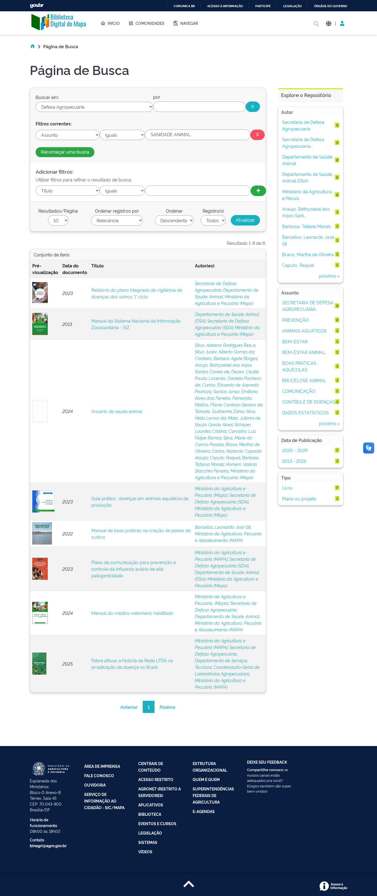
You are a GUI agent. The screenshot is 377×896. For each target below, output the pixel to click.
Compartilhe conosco (265, 769)
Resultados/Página (58, 211)
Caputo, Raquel (225, 457)
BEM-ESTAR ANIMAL (303, 352)
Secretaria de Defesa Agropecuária (303, 125)
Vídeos (145, 851)
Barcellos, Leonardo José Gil (222, 527)
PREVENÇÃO (295, 320)
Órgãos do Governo (330, 6)
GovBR (37, 5)
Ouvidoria (95, 784)
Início (114, 23)
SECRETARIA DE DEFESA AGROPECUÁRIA (307, 305)
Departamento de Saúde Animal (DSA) (307, 177)
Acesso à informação (225, 6)
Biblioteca (149, 814)
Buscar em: (47, 97)
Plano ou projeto (299, 498)
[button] (329, 23)
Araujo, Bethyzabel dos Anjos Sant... (306, 212)
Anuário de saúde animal (116, 411)
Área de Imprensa (102, 766)
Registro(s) (213, 211)
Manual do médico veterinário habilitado (132, 613)
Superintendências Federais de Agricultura (213, 795)
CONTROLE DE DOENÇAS (308, 402)
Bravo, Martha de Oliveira (308, 254)
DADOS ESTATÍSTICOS (305, 412)
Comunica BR (184, 6)
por (156, 97)
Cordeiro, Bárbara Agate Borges (226, 358)
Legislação (292, 6)
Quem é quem (206, 779)
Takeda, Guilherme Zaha (219, 411)
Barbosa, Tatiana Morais (306, 226)
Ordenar (174, 211)
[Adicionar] (258, 191)
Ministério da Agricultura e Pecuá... (307, 194)
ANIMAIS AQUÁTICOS (304, 331)
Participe (263, 6)
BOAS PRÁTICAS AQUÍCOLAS (299, 366)
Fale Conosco (99, 775)
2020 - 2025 (295, 450)
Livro (287, 488)
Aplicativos (150, 804)
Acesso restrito (155, 779)
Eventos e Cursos (157, 823)
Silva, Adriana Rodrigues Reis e (225, 345)
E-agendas (204, 811)
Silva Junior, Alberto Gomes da (224, 351)
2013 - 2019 (294, 461)
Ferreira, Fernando (233, 398)
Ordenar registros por (117, 211)
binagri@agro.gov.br (48, 845)
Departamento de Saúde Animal (227, 616)
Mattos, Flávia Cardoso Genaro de (228, 404)
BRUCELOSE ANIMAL (304, 380)
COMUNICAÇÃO (298, 391)
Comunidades (150, 23)
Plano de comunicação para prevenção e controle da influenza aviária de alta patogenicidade (133, 568)
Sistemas (147, 842)
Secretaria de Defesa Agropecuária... (303, 142)
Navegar (189, 23)
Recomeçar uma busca (65, 152)
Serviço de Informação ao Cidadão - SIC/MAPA (104, 801)
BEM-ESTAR (294, 341)
